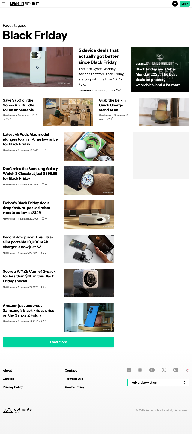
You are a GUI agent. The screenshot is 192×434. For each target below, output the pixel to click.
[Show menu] (4, 3)
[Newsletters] (175, 370)
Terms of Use (74, 379)
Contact (71, 370)
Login (184, 3)
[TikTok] (187, 370)
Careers (8, 379)
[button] (96, 3)
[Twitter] (164, 370)
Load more (58, 342)
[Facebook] (129, 370)
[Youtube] (151, 370)
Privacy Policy (13, 387)
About (7, 370)
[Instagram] (140, 370)
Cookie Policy (74, 387)
